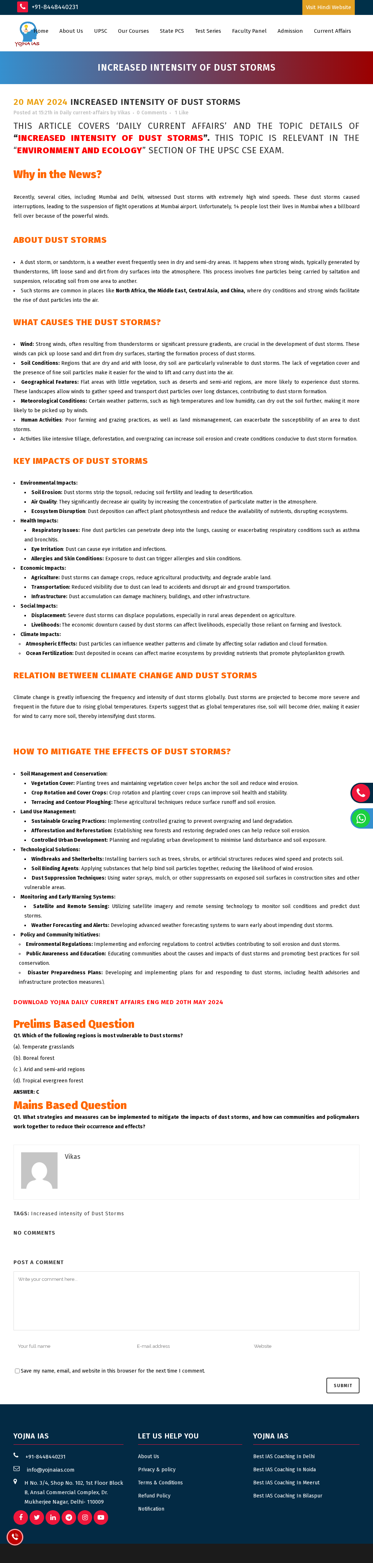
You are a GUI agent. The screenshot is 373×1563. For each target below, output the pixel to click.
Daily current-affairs (84, 113)
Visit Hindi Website (328, 7)
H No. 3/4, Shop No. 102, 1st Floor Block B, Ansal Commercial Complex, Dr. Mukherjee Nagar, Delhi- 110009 (73, 1492)
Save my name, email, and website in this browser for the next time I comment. (113, 1371)
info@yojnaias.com (51, 1470)
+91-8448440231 (54, 7)
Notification (151, 1509)
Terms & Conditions (160, 1483)
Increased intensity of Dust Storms (77, 1214)
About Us (148, 1456)
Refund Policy (154, 1496)
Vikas (124, 113)
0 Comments (152, 113)
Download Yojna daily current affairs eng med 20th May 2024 (118, 1002)
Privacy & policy (157, 1470)
